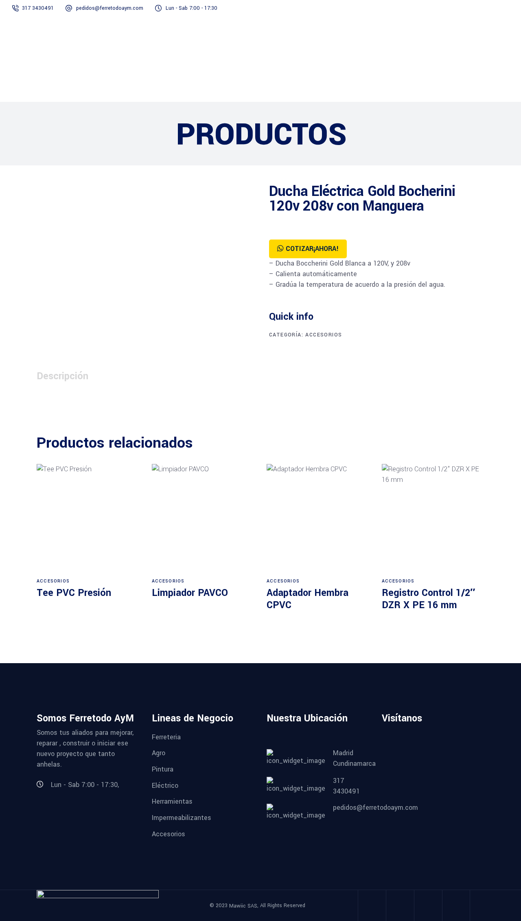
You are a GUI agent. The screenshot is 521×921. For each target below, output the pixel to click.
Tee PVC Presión (74, 593)
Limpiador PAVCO (190, 593)
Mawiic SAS (243, 906)
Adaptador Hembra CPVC (307, 599)
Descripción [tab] (62, 376)
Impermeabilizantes (181, 817)
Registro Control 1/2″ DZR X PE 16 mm (428, 599)
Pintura (162, 769)
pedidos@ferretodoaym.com (109, 8)
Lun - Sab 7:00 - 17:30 (191, 8)
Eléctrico (165, 785)
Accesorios (323, 335)
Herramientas (172, 801)
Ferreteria (166, 736)
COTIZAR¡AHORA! (312, 248)
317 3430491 (38, 8)
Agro (158, 753)
